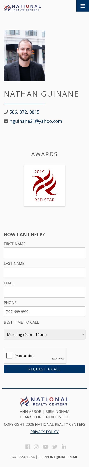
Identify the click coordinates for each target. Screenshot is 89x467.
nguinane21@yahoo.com (36, 121)
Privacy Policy (44, 431)
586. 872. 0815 (24, 112)
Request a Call (44, 369)
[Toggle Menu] (82, 6)
